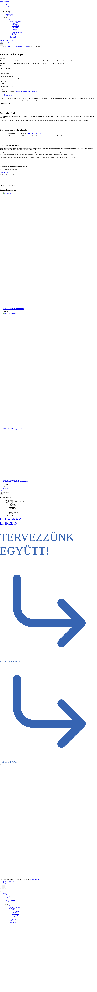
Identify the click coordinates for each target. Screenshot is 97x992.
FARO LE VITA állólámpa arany (16, 481)
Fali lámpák (15, 27)
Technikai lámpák (16, 35)
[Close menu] (0, 891)
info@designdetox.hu (5, 488)
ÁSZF (4, 883)
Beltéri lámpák (24, 91)
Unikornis (32, 879)
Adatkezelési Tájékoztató (9, 881)
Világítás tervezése (10, 12)
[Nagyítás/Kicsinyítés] (0, 888)
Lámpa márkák (12, 37)
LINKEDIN (8, 523)
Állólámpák (15, 24)
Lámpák (8, 905)
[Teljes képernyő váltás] (2, 888)
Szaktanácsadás (9, 14)
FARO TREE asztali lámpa (13, 309)
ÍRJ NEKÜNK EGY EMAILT (21, 89)
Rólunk (8, 6)
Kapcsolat (8, 8)
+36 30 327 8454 (4, 490)
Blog (7, 9)
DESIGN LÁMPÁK (33, 91)
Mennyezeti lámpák (17, 33)
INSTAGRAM (10, 519)
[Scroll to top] (1, 886)
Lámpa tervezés (10, 15)
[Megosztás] (3, 888)
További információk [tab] (8, 95)
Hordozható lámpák (17, 32)
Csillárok (17, 30)
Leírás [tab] (4, 94)
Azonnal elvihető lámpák (15, 21)
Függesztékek (15, 914)
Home (4, 893)
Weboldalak (37, 879)
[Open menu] (1, 44)
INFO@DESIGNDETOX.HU (7, 40)
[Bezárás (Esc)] (5, 888)
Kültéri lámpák (12, 36)
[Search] (1, 494)
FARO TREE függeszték (12, 429)
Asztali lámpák (15, 26)
